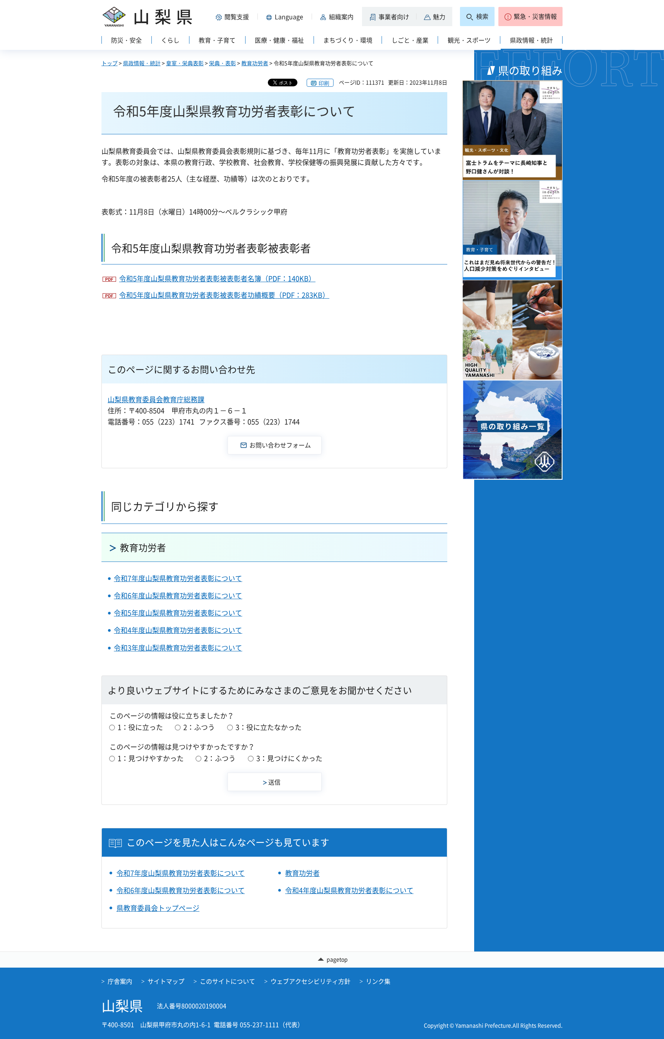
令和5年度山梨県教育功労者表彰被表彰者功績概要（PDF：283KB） (224, 295)
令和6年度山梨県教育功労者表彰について (178, 595)
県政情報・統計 (142, 63)
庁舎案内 (120, 981)
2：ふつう (199, 727)
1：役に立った (140, 727)
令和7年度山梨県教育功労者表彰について (178, 578)
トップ (109, 63)
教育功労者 (254, 63)
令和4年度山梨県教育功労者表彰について (178, 630)
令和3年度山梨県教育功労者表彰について (178, 648)
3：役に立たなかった (269, 727)
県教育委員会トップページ (157, 908)
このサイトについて (227, 981)
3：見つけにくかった (289, 758)
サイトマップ (166, 981)
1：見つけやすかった (151, 758)
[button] (233, 16)
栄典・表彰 (222, 63)
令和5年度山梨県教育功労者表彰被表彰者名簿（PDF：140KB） (217, 278)
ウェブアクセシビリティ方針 (310, 981)
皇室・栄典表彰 (185, 63)
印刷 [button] (324, 83)
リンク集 (378, 981)
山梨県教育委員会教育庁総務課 (156, 399)
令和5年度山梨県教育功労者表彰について (178, 613)
